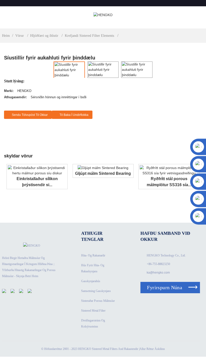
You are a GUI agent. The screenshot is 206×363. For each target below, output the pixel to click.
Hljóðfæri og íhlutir (44, 36)
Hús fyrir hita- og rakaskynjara (92, 268)
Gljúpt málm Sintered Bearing (103, 173)
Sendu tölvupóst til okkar (30, 115)
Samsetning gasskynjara (96, 291)
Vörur (19, 36)
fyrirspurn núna (164, 287)
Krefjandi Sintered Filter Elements (89, 36)
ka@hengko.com (158, 272)
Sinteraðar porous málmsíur (98, 301)
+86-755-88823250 (158, 264)
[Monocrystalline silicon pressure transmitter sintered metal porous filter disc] (37, 170)
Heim (6, 36)
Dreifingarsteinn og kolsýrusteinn (93, 323)
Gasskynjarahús (90, 281)
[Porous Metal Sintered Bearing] (103, 168)
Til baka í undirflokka (74, 115)
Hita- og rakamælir (93, 255)
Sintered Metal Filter (93, 310)
